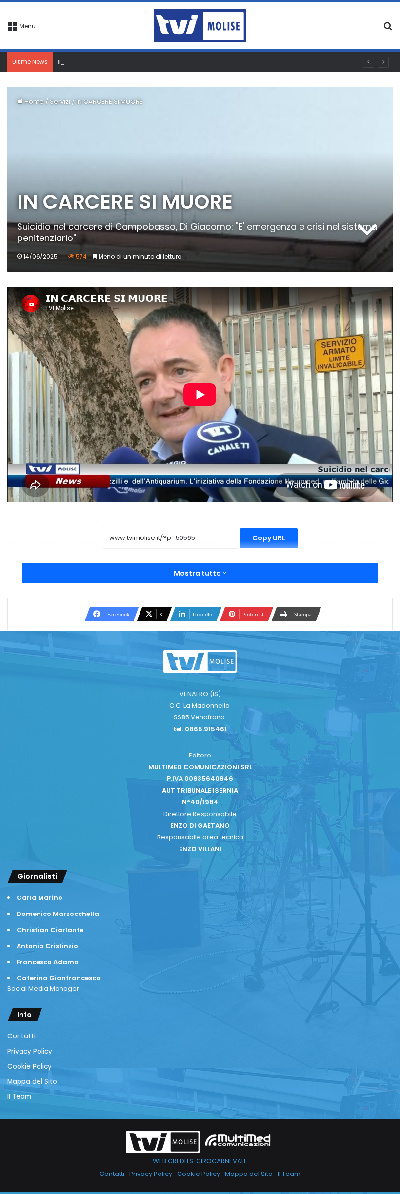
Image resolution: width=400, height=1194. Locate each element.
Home (33, 101)
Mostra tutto (198, 573)
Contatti (21, 1036)
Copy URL (268, 538)
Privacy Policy (29, 1051)
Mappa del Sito (32, 1081)
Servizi (60, 101)
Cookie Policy (29, 1066)
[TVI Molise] (200, 25)
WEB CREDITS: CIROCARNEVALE (200, 1161)
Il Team (19, 1096)
